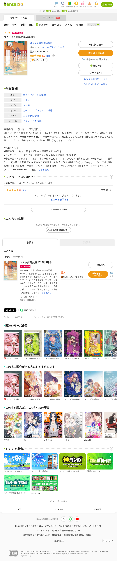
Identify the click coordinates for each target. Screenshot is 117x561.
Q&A (41, 525)
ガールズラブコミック (53, 47)
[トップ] (11, 4)
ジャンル (92, 24)
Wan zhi (87, 440)
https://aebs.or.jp (26, 556)
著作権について (43, 535)
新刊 (19, 509)
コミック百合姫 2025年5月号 (36, 262)
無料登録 (108, 4)
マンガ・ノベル (18, 17)
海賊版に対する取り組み (74, 535)
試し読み (101, 265)
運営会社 (90, 535)
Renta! (6, 317)
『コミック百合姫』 (33, 120)
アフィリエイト (43, 530)
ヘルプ (33, 525)
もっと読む (43, 169)
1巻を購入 (96, 53)
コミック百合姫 (31, 115)
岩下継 (6, 440)
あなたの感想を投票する (57, 230)
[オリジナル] (42, 24)
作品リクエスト (65, 525)
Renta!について (21, 525)
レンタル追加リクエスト (96, 79)
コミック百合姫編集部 (41, 42)
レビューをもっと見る (58, 209)
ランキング (58, 509)
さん (25, 190)
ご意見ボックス (80, 525)
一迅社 (26, 100)
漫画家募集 (56, 535)
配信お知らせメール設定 (96, 83)
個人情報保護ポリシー (71, 530)
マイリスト (97, 72)
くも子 (66, 440)
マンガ (26, 105)
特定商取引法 (28, 535)
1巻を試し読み (96, 44)
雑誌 (50, 110)
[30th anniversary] (20, 4)
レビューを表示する (58, 199)
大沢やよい (48, 440)
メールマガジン (95, 525)
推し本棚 (97, 65)
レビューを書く (40, 60)
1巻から (7, 256)
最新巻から (18, 256)
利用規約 (55, 530)
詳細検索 (97, 509)
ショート (52, 17)
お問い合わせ (50, 525)
